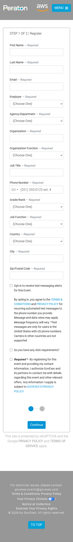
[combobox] (14, 189)
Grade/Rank (25, 199)
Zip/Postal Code (27, 268)
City (19, 251)
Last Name (24, 62)
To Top (36, 525)
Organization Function (31, 148)
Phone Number (26, 182)
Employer (23, 96)
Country (22, 234)
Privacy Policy (30, 441)
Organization (25, 131)
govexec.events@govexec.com (36, 489)
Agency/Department (30, 114)
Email (20, 79)
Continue (36, 425)
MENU (59, 8)
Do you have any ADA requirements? (36, 350)
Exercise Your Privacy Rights (36, 508)
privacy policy (47, 304)
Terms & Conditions (26, 493)
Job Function (25, 217)
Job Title (22, 165)
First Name (24, 45)
